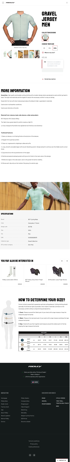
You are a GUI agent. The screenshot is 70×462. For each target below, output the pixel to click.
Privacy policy (34, 444)
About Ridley (4, 412)
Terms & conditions (34, 441)
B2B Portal (24, 418)
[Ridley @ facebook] (34, 455)
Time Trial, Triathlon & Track (62, 402)
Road (43, 398)
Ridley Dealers (25, 398)
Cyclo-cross (60, 398)
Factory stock (5, 407)
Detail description (50, 79)
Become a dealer (25, 421)
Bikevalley (24, 412)
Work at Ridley (5, 418)
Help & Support (25, 407)
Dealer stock (4, 404)
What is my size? (50, 52)
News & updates (5, 415)
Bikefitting (24, 410)
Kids (57, 406)
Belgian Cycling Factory (27, 415)
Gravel (44, 401)
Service (3, 421)
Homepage (4, 398)
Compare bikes (25, 401)
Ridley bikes (4, 401)
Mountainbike (46, 404)
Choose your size (48, 44)
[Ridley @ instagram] (30, 455)
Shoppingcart (25, 404)
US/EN (36, 382)
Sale (2, 410)
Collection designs (49, 33)
